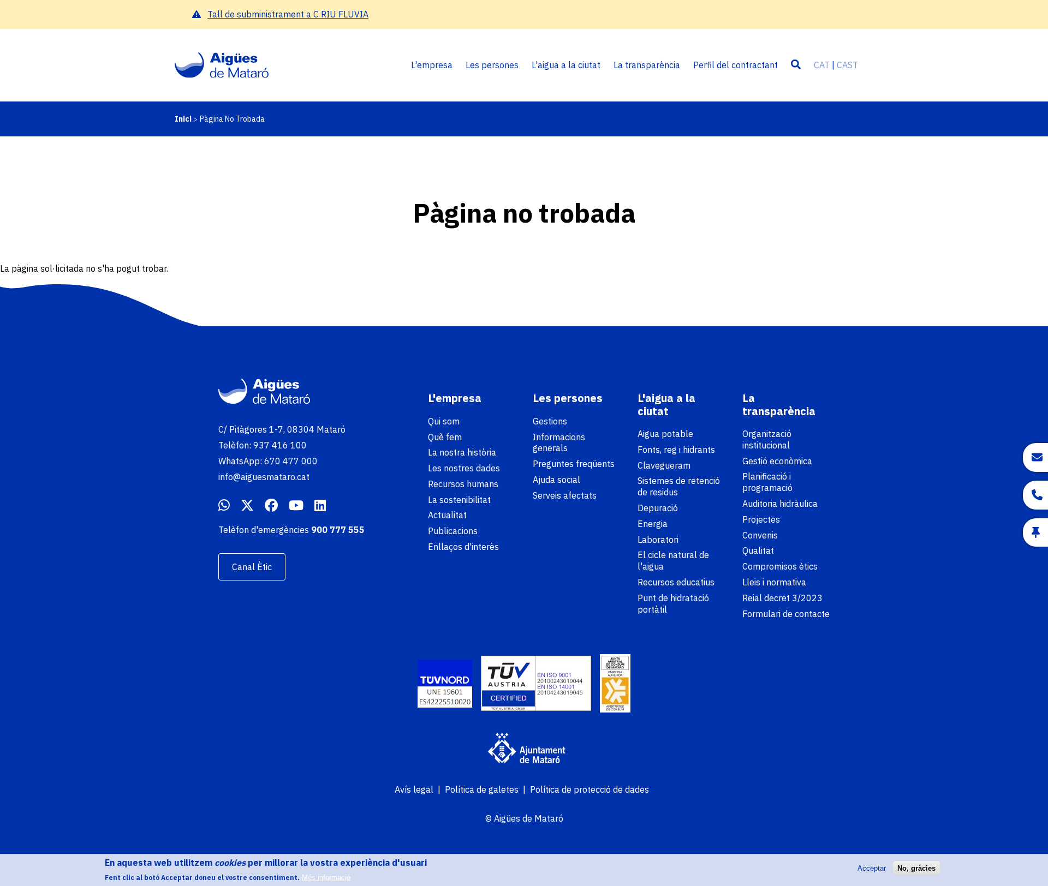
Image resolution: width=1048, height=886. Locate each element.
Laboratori (658, 539)
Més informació (326, 877)
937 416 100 (280, 445)
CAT (822, 64)
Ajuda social (556, 479)
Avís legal (414, 789)
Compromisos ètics (780, 566)
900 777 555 (338, 529)
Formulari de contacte (786, 613)
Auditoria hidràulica (780, 503)
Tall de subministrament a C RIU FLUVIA (287, 14)
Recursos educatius (676, 582)
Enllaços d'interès (463, 546)
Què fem (445, 437)
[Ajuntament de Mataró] (524, 750)
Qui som (444, 421)
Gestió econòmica (777, 461)
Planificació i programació (767, 482)
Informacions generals (559, 443)
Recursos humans (463, 483)
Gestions (550, 421)
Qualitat (758, 550)
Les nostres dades (464, 468)
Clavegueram (664, 465)
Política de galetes (482, 789)
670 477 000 (291, 461)
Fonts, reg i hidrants (676, 449)
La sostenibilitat (459, 499)
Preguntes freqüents (574, 463)
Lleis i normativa (774, 582)
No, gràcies (916, 868)
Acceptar (872, 868)
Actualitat (447, 515)
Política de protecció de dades (589, 789)
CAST (847, 64)
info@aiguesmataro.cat (263, 476)
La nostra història (462, 452)
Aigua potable (665, 433)
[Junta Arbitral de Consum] (615, 684)
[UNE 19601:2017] (445, 685)
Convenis (760, 535)
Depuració (658, 507)
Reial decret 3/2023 (782, 597)
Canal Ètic (252, 566)
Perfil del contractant (735, 64)
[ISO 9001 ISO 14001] (536, 685)
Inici (183, 119)
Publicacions (453, 530)
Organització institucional (766, 439)
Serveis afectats (565, 495)
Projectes (761, 519)
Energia (653, 523)
